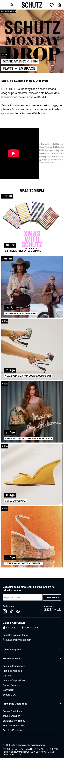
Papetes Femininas (13, 730)
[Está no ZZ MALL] (52, 609)
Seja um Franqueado (14, 666)
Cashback (8, 690)
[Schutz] (32, 5)
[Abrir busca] (11, 5)
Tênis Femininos (11, 716)
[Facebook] (18, 611)
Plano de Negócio (12, 670)
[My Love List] (52, 5)
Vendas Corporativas (14, 680)
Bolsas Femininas (12, 711)
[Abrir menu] (5, 5)
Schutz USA (9, 694)
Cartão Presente (11, 685)
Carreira (7, 675)
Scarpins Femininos (13, 725)
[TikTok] (11, 611)
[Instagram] (5, 611)
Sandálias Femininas (14, 720)
